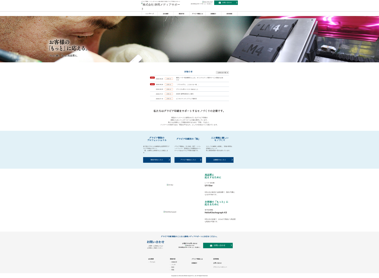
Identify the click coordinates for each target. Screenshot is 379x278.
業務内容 (181, 13)
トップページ (149, 13)
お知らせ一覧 (222, 72)
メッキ (173, 264)
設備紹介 (213, 13)
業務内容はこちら (157, 160)
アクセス (152, 262)
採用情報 (229, 13)
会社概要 (165, 13)
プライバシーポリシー (220, 267)
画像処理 (174, 262)
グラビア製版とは (197, 13)
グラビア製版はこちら (188, 160)
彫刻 (172, 267)
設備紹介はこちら (219, 160)
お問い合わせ (227, 2)
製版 (172, 270)
